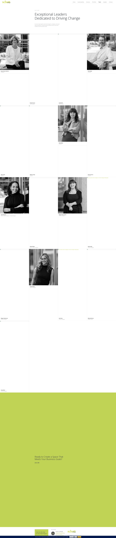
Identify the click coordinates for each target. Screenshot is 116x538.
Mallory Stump (32, 174)
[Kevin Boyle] (101, 52)
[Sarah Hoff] (72, 68)
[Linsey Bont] (14, 355)
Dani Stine (60, 318)
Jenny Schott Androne (5, 71)
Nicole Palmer (32, 246)
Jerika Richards (3, 214)
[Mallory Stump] (43, 139)
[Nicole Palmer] (43, 211)
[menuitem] (74, 1)
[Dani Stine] (72, 283)
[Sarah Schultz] (43, 267)
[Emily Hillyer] (72, 123)
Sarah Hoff (61, 102)
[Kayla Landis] (101, 211)
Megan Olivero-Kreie (62, 214)
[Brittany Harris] (101, 139)
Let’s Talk (37, 462)
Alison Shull (3, 174)
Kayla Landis (90, 246)
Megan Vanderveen (4, 318)
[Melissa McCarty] (101, 283)
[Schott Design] (6, 3)
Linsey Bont (3, 390)
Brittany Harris (90, 174)
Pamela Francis (32, 102)
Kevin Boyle (90, 71)
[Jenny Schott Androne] (14, 52)
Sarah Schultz (32, 286)
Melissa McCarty (91, 318)
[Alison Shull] (14, 139)
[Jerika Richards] (14, 195)
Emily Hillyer (61, 142)
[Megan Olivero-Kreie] (72, 195)
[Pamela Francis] (43, 68)
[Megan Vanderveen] (14, 283)
